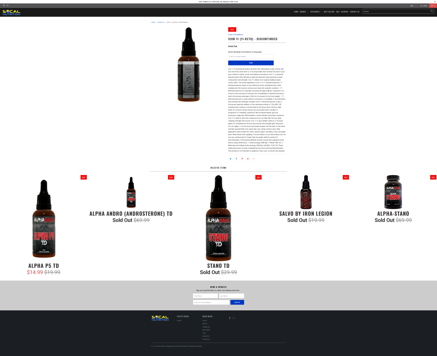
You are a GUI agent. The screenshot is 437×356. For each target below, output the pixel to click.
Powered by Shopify (195, 346)
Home (296, 11)
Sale (338, 11)
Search (179, 320)
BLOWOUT (344, 11)
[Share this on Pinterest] (242, 158)
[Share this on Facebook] (236, 158)
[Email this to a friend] (253, 158)
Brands (303, 11)
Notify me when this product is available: (245, 52)
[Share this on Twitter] (230, 158)
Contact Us (355, 11)
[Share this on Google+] (248, 158)
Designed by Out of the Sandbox (177, 346)
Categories (315, 11)
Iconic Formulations (235, 35)
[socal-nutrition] (36, 12)
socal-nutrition (161, 346)
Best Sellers (329, 11)
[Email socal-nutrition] (7, 5)
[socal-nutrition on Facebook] (4, 5)
